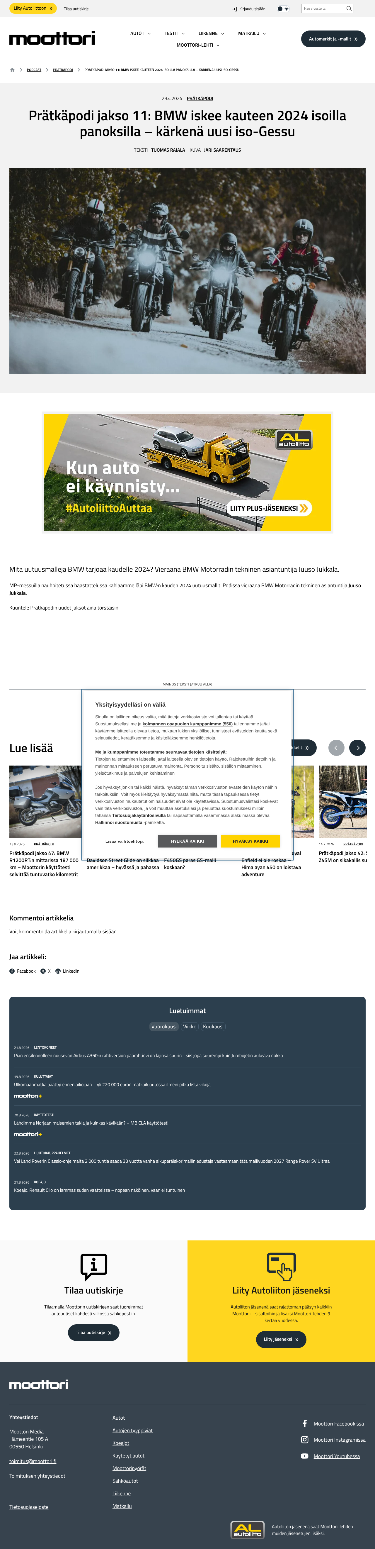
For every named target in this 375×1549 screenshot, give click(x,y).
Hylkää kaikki (187, 841)
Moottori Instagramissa (340, 1440)
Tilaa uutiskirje (76, 9)
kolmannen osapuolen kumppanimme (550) (188, 723)
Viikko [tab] (190, 1026)
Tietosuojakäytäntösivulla (139, 815)
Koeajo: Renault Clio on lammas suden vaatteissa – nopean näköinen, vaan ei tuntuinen (99, 1190)
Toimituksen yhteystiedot (37, 1476)
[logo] (52, 43)
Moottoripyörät (129, 1468)
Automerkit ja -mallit (330, 38)
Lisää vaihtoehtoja (124, 841)
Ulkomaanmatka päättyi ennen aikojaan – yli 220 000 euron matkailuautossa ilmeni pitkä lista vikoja (112, 1084)
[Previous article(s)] (336, 748)
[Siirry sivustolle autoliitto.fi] (247, 1530)
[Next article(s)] (357, 748)
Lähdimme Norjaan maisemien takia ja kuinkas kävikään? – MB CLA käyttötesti (91, 1123)
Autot (118, 1418)
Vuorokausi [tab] (164, 1026)
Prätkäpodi (63, 69)
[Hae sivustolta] (349, 8)
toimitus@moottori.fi (33, 1461)
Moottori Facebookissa (339, 1424)
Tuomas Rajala (168, 150)
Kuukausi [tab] (213, 1026)
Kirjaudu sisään (252, 9)
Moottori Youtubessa (337, 1456)
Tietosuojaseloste (29, 1507)
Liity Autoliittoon (30, 8)
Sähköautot (125, 1481)
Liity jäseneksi (278, 1339)
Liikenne (121, 1493)
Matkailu (122, 1506)
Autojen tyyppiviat (132, 1430)
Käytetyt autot (128, 1456)
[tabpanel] (187, 1118)
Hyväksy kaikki (250, 841)
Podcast (34, 69)
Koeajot (120, 1443)
